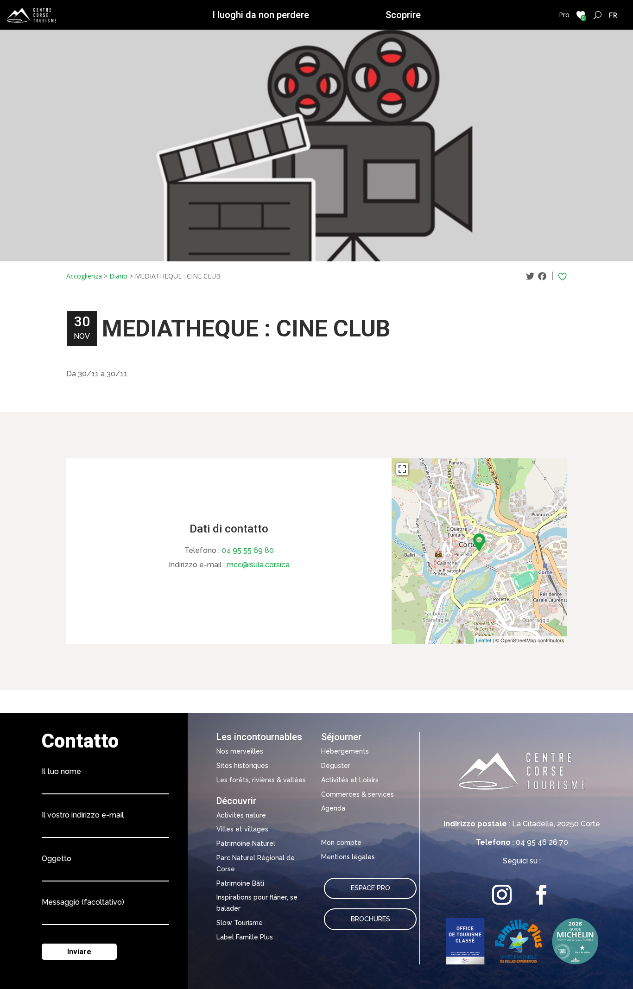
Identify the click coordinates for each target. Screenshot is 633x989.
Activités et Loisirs (350, 780)
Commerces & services (357, 794)
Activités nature (241, 815)
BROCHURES (370, 919)
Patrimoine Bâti (240, 883)
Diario (118, 276)
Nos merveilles (239, 751)
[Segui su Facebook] (541, 894)
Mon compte (341, 842)
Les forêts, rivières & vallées (261, 780)
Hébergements (345, 751)
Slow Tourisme (239, 922)
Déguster (335, 765)
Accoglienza (84, 276)
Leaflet (483, 640)
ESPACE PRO (370, 888)
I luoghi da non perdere (260, 14)
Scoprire (403, 14)
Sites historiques (242, 765)
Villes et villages (242, 829)
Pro (564, 14)
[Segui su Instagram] (502, 894)
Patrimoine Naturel (245, 843)
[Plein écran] (402, 469)
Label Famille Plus (244, 937)
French (613, 14)
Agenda (333, 808)
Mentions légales (348, 857)
